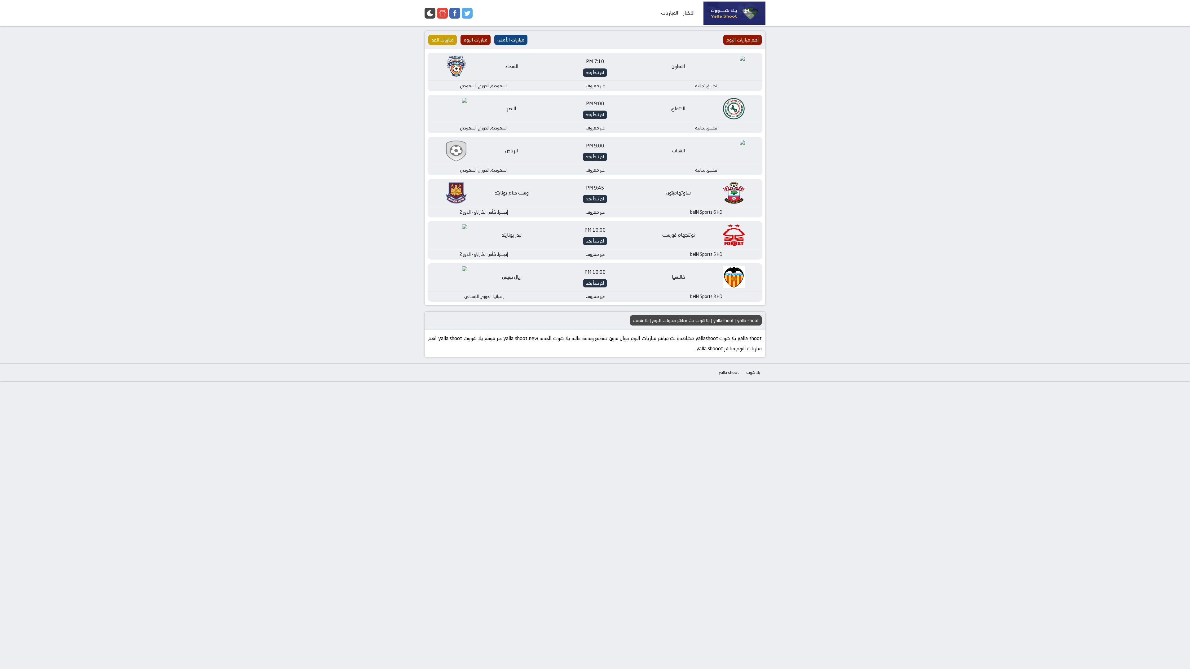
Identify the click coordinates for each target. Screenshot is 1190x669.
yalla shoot (729, 372)
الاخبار (689, 13)
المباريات (669, 13)
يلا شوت (753, 372)
